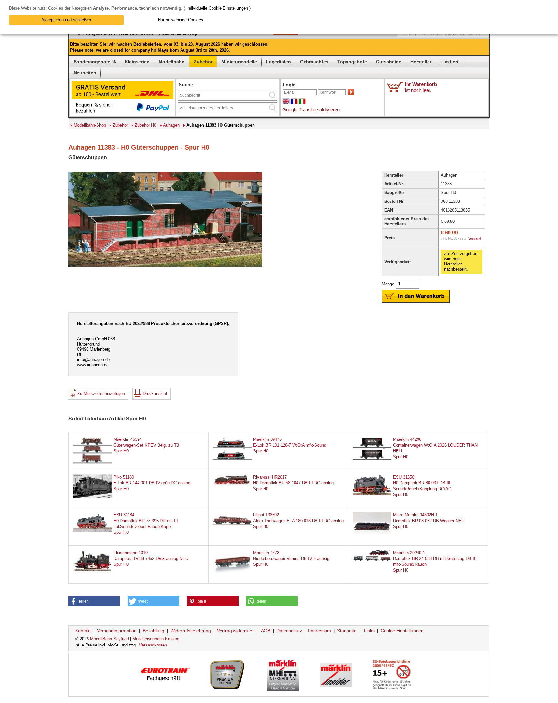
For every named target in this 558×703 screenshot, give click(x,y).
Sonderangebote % (95, 61)
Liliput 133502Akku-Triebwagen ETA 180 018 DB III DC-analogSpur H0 (298, 520)
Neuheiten (85, 72)
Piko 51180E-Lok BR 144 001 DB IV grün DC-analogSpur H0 (151, 483)
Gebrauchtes (314, 61)
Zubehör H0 (145, 125)
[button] (94, 601)
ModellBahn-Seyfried (109, 638)
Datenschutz (289, 630)
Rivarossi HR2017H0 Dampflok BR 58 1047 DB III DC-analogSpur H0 (293, 483)
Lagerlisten (278, 61)
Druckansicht (155, 393)
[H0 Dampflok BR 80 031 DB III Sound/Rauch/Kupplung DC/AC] (372, 493)
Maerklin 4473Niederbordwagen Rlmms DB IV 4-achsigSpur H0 (291, 558)
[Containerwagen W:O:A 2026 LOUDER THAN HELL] (372, 462)
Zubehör (203, 61)
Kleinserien (137, 61)
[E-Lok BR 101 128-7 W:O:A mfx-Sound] (232, 462)
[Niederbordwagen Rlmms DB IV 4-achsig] (232, 576)
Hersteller (420, 61)
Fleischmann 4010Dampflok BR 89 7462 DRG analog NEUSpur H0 (150, 558)
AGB (265, 630)
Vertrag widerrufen (236, 630)
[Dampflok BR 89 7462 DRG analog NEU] (92, 571)
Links (369, 630)
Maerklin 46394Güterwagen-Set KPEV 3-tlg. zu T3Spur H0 (146, 445)
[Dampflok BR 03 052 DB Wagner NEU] (372, 533)
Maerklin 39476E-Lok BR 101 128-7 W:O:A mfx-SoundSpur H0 (289, 445)
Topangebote (352, 61)
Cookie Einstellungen (402, 630)
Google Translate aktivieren (311, 109)
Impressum (319, 630)
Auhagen (171, 125)
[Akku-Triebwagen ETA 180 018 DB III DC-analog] (232, 523)
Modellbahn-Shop (90, 125)
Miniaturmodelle (239, 61)
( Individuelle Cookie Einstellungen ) (217, 8)
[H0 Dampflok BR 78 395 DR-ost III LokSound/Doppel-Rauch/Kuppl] (92, 530)
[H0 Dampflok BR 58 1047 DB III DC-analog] (232, 484)
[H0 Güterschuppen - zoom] (165, 266)
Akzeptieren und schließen (66, 19)
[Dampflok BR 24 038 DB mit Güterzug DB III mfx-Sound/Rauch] (372, 559)
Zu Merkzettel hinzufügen (101, 393)
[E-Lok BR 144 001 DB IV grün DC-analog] (92, 496)
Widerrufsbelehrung (190, 630)
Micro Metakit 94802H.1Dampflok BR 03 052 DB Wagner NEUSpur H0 (428, 520)
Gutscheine (388, 61)
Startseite (346, 630)
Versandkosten (153, 645)
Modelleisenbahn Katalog (155, 638)
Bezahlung (153, 630)
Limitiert (449, 61)
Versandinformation (117, 630)
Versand (474, 238)
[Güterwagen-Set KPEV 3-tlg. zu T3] (92, 462)
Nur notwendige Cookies (180, 19)
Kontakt (83, 630)
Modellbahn (172, 61)
